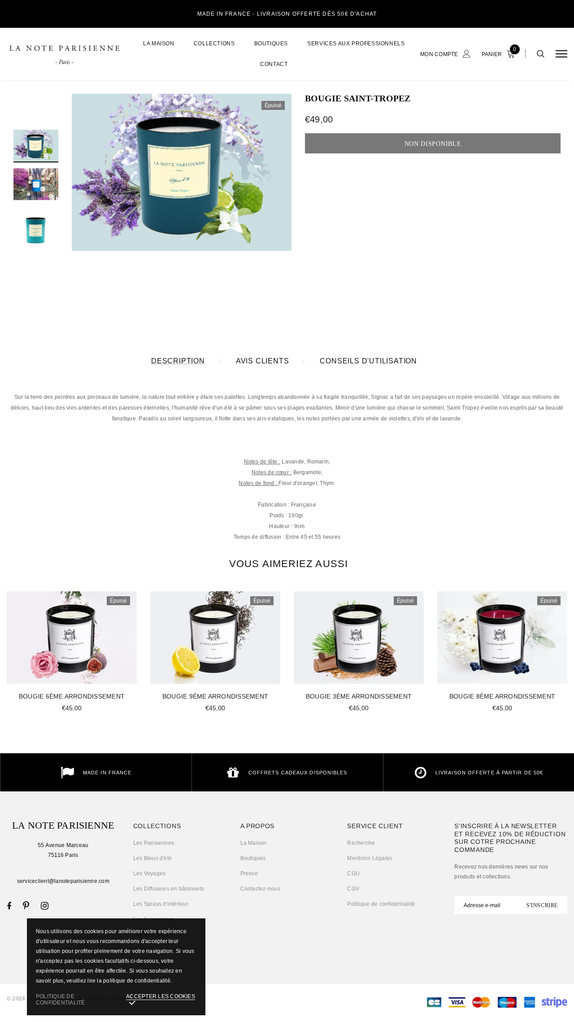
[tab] (287, 563)
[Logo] (64, 54)
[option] (181, 172)
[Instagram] (44, 906)
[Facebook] (9, 906)
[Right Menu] (561, 54)
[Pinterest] (26, 906)
